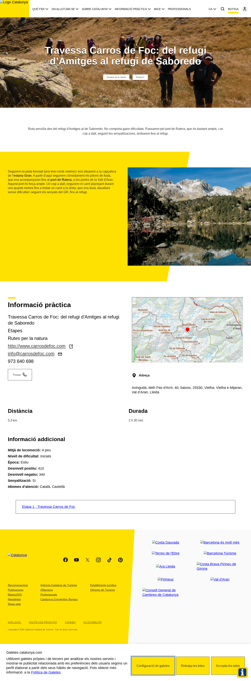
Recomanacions (18, 585)
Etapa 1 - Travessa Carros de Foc (48, 507)
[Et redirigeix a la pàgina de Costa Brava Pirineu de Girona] (220, 566)
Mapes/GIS (15, 594)
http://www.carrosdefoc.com (36, 346)
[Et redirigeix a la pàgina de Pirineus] (166, 579)
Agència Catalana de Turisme (58, 585)
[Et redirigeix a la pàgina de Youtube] (76, 560)
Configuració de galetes (153, 665)
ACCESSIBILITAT (92, 622)
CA (210, 9)
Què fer (38, 9)
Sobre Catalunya (95, 9)
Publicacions (15, 589)
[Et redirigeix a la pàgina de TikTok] (109, 560)
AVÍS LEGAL (14, 622)
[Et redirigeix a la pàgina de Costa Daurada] (165, 542)
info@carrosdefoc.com (31, 353)
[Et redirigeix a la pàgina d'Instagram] (98, 560)
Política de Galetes (46, 672)
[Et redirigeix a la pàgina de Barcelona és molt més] (219, 542)
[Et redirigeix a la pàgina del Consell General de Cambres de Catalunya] (165, 592)
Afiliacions (46, 589)
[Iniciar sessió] (245, 9)
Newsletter (14, 599)
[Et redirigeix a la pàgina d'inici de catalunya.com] (20, 560)
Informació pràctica (131, 9)
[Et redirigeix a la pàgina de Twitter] (87, 560)
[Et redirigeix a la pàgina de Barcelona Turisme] (220, 553)
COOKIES (70, 622)
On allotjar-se (63, 9)
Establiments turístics (103, 585)
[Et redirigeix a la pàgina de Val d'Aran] (219, 579)
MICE (157, 9)
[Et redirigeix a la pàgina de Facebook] (65, 560)
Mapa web (14, 604)
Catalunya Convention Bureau (59, 599)
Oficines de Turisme (102, 589)
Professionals (179, 9)
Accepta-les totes (228, 665)
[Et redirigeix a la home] (14, 8)
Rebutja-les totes (193, 665)
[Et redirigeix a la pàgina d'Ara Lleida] (165, 566)
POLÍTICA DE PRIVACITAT (43, 622)
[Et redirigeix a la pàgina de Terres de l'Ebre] (165, 553)
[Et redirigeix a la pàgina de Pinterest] (120, 560)
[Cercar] (222, 9)
